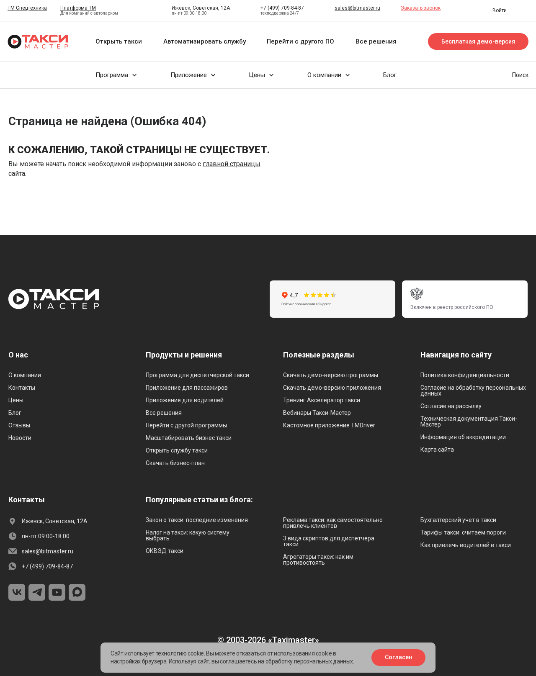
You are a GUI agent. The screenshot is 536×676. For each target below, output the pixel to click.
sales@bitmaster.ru (357, 8)
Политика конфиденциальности (464, 375)
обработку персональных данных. (309, 661)
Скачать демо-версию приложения (332, 388)
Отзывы (19, 425)
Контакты (21, 388)
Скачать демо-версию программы (330, 375)
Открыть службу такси (177, 450)
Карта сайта (437, 449)
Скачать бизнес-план (175, 463)
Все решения (164, 413)
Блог (14, 413)
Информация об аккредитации (463, 437)
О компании (24, 375)
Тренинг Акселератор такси (321, 400)
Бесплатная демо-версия (478, 41)
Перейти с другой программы (186, 425)
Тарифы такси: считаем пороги (463, 532)
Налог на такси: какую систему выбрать (187, 535)
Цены (15, 400)
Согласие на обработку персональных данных (473, 390)
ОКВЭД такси (164, 551)
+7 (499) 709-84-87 (282, 8)
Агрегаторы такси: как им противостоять (318, 559)
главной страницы (231, 164)
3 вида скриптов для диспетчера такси (328, 541)
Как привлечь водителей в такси (465, 545)
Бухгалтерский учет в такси (458, 520)
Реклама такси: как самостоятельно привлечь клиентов (333, 523)
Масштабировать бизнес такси (189, 438)
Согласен (398, 657)
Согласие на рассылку (451, 406)
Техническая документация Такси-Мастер (468, 421)
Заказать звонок (421, 8)
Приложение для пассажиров (187, 388)
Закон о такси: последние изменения (197, 520)
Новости (19, 438)
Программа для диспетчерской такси (197, 375)
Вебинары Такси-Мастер (317, 413)
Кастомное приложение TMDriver (329, 425)
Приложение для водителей (185, 400)
